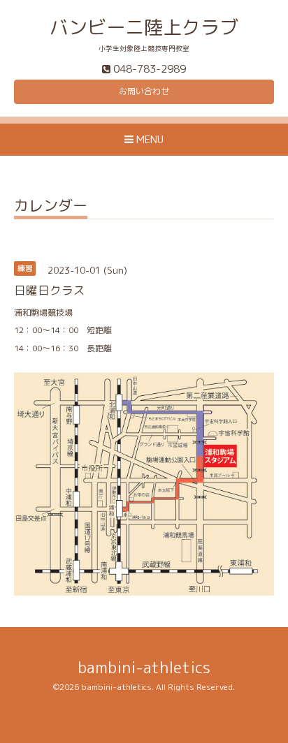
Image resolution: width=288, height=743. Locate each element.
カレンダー (50, 207)
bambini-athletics (144, 667)
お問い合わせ (144, 91)
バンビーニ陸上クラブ (144, 27)
